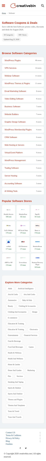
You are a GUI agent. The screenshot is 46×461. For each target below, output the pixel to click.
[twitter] (25, 448)
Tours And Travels (14, 417)
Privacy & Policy (13, 438)
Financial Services (30, 335)
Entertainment (13, 335)
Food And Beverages (15, 347)
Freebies (9, 444)
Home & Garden (14, 364)
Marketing (31, 370)
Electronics (34, 329)
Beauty (10, 306)
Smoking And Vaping (15, 382)
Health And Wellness (15, 359)
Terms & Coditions (13, 435)
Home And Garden (14, 370)
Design (34, 312)
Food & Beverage (14, 341)
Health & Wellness (14, 353)
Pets (9, 376)
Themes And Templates (16, 405)
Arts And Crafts (29, 294)
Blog (8, 441)
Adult (10, 289)
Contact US (10, 432)
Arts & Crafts (13, 294)
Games (31, 347)
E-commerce (12, 318)
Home (4, 13)
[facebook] (20, 448)
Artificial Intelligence (25, 289)
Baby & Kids (27, 300)
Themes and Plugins (15, 400)
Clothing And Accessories (17, 312)
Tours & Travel (13, 411)
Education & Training (16, 324)
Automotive (12, 300)
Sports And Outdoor (15, 394)
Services (20, 376)
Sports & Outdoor (14, 388)
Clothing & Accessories (27, 306)
